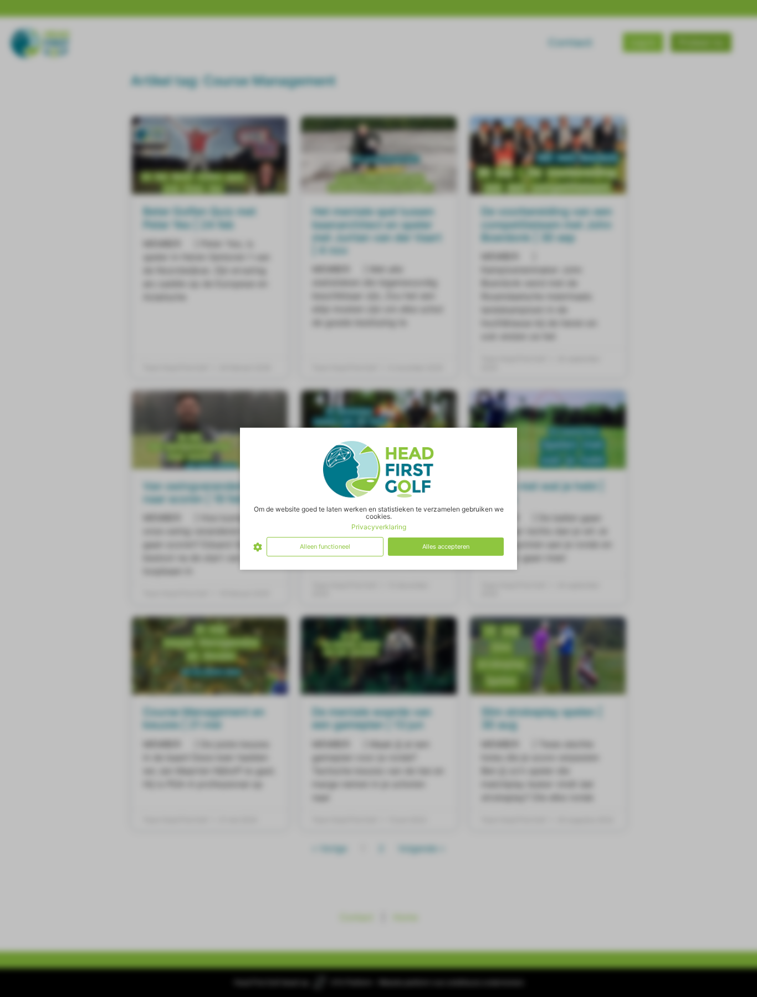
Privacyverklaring (378, 527)
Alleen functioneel (325, 546)
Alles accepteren (445, 546)
